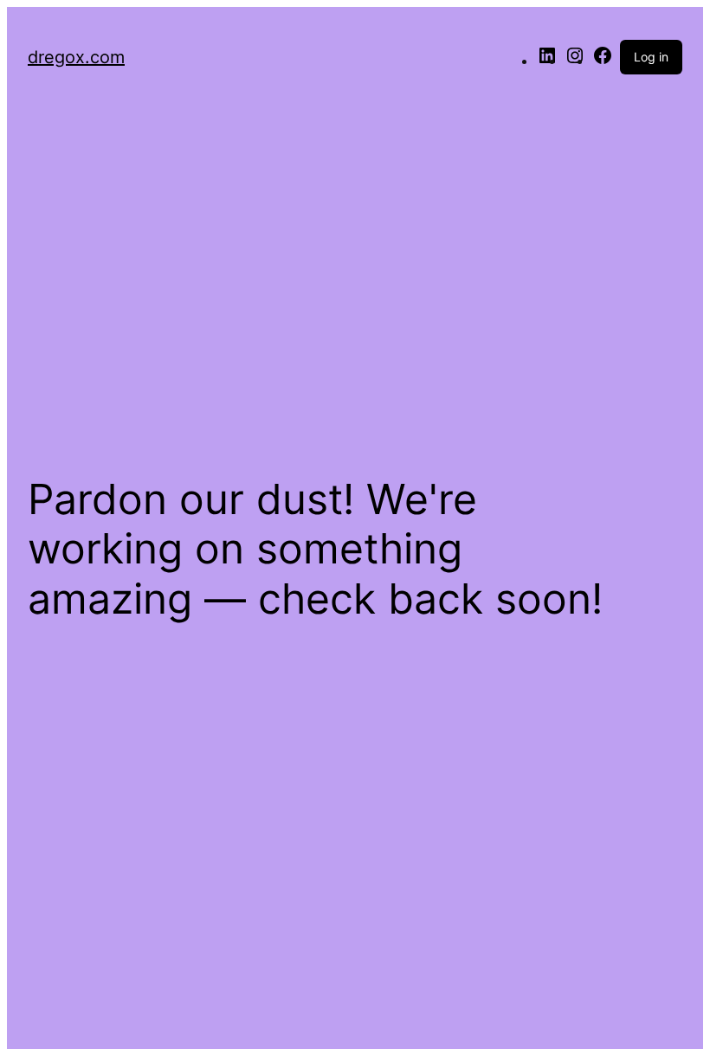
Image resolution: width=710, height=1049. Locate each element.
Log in (651, 56)
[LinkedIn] (547, 60)
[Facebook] (602, 60)
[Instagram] (575, 60)
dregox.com (76, 57)
